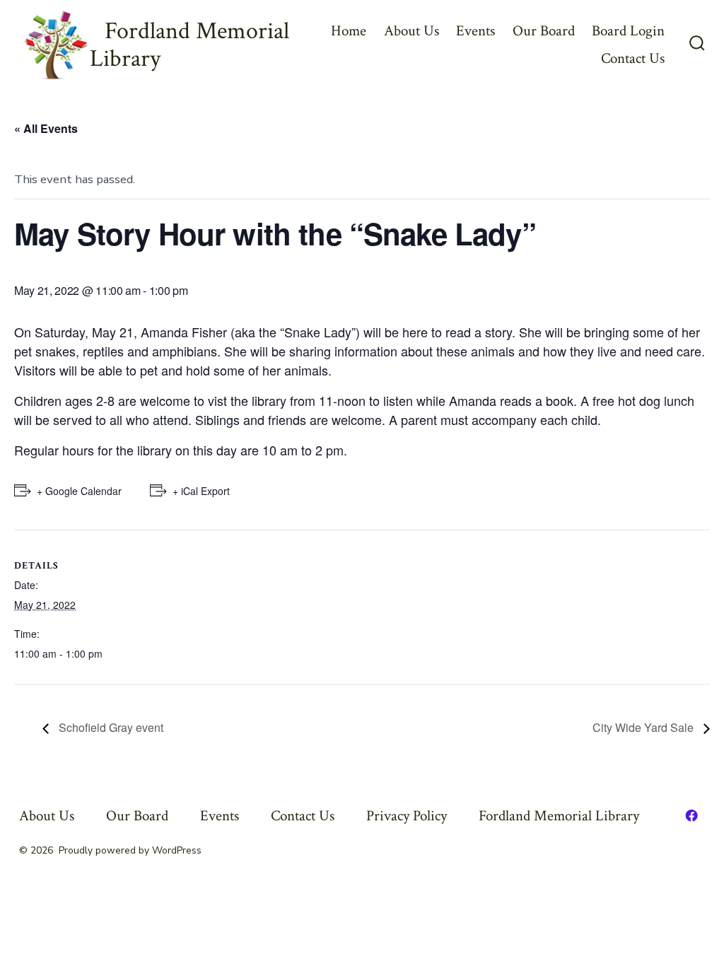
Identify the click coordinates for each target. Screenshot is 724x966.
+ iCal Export (201, 491)
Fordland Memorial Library (559, 815)
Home (348, 30)
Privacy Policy (406, 815)
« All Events (46, 128)
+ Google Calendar (79, 491)
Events (475, 30)
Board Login (628, 30)
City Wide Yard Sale (644, 727)
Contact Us (633, 58)
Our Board (544, 30)
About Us (411, 30)
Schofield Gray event (109, 727)
